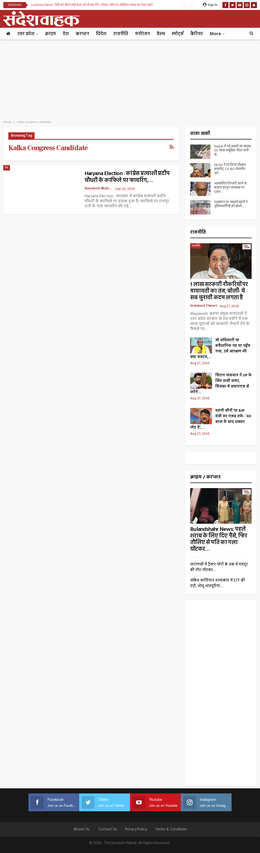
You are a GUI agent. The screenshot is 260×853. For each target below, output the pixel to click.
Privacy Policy (136, 829)
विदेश (101, 34)
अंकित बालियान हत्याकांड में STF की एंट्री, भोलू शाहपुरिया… (217, 583)
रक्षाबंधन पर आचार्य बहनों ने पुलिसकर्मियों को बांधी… (231, 204)
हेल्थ (161, 34)
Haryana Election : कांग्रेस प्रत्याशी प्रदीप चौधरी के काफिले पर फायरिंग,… (127, 177)
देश (66, 34)
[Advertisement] (130, 78)
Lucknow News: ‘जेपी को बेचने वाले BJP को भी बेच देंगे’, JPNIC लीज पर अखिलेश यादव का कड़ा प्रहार (92, 5)
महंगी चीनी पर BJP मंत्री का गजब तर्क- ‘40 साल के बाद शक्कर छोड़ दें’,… (220, 419)
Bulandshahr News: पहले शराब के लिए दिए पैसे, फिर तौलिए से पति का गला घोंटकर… (218, 539)
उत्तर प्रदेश (26, 34)
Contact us (107, 829)
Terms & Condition (171, 829)
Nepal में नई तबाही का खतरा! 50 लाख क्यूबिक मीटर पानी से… (232, 151)
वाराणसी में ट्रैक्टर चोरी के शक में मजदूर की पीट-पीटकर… (219, 567)
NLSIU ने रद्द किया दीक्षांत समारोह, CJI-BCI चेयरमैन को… (230, 169)
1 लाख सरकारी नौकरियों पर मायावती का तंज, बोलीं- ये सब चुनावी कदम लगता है (219, 291)
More (215, 34)
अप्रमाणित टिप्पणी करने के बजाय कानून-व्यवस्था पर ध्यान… (230, 188)
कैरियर (196, 34)
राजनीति (120, 34)
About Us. (81, 829)
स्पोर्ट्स (178, 34)
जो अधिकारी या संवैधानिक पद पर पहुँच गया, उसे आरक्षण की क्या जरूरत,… (220, 348)
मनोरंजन (142, 34)
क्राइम (50, 34)
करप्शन (82, 34)
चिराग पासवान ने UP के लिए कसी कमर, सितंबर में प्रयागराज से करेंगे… (221, 383)
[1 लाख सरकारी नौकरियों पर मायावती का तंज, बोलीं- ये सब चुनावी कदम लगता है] (221, 261)
